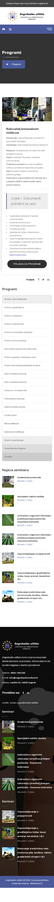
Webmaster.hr (36, 883)
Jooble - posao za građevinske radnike (20, 703)
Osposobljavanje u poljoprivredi (33, 554)
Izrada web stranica (20, 883)
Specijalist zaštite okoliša (30, 496)
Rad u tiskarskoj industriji (15, 382)
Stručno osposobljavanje (15, 299)
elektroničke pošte (18, 255)
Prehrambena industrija (14, 399)
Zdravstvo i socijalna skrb (15, 390)
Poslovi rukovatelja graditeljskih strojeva (22, 365)
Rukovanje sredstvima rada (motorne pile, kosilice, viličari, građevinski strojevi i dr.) (32, 595)
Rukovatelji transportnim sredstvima (20, 349)
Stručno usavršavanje (14, 440)
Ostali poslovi (10, 415)
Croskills (8, 457)
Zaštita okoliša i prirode (14, 407)
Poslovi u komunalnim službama (18, 332)
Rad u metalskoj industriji (15, 374)
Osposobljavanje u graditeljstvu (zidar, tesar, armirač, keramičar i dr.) (33, 576)
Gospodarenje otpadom (15, 448)
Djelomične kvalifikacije (14, 432)
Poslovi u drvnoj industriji (15, 341)
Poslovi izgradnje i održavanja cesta (20, 357)
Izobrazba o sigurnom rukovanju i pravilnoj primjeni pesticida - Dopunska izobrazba (34, 519)
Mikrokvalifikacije (11, 424)
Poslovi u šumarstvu (13, 316)
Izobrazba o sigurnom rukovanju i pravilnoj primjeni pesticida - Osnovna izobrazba (34, 538)
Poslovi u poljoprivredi (14, 324)
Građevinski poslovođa (29, 477)
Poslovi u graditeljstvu (14, 307)
